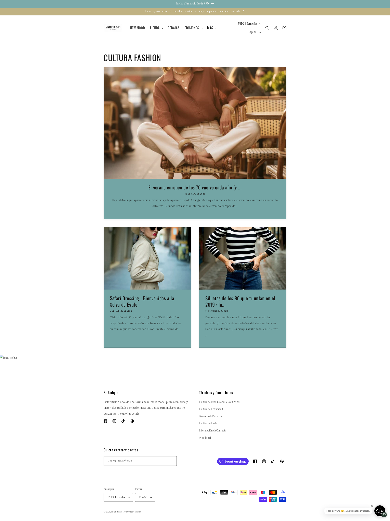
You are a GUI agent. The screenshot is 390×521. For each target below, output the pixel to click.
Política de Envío (208, 423)
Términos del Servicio (210, 416)
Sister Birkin (117, 511)
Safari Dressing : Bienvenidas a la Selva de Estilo (142, 301)
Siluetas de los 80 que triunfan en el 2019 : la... (240, 301)
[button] (156, 27)
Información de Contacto (212, 430)
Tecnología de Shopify (132, 511)
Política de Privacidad (211, 409)
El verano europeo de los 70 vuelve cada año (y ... (195, 187)
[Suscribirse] (172, 461)
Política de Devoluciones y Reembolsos (219, 402)
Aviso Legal (205, 438)
